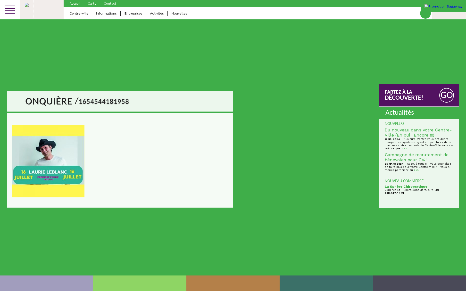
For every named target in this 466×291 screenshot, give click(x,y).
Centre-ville (79, 13)
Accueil (75, 3)
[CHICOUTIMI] (46, 283)
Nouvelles (179, 13)
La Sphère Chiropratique (406, 186)
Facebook (425, 13)
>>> (404, 148)
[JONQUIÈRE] (139, 283)
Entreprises (133, 13)
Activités (157, 13)
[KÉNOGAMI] (233, 283)
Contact (110, 3)
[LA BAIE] (326, 283)
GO (447, 95)
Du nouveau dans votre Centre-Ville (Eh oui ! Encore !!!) (418, 132)
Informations (106, 13)
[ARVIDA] (419, 283)
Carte (92, 3)
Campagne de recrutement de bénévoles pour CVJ (417, 157)
